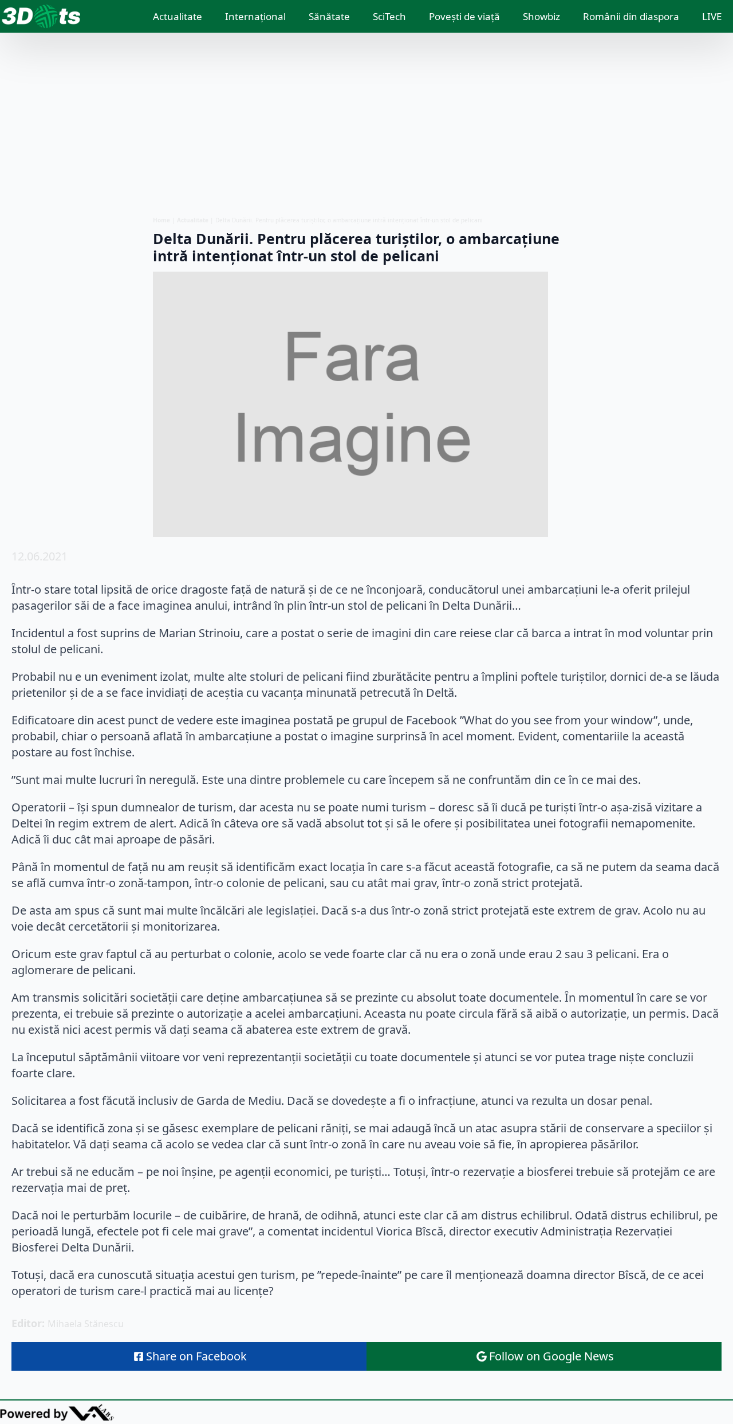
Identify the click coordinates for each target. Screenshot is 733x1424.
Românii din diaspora (631, 16)
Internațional (255, 16)
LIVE (712, 16)
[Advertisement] (366, 124)
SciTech (389, 16)
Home (161, 220)
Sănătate (329, 16)
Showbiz (541, 16)
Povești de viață (464, 16)
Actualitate (177, 16)
